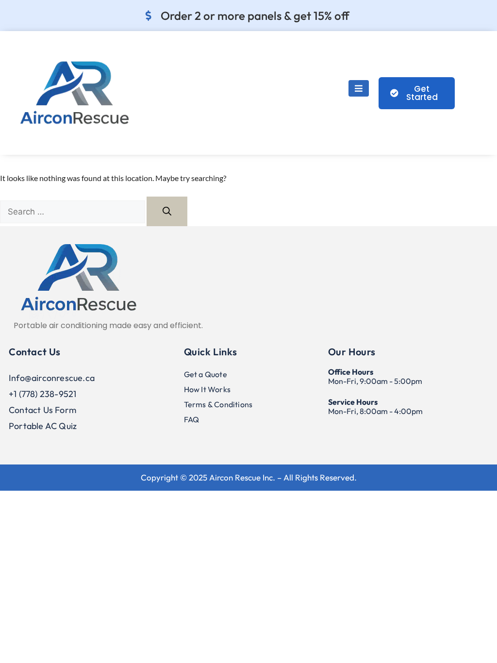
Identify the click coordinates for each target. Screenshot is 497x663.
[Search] (167, 211)
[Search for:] (73, 211)
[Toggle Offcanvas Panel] (358, 88)
